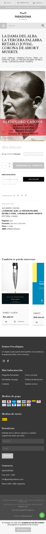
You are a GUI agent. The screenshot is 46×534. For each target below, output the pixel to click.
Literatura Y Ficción (24, 58)
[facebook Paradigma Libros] (8, 361)
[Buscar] (43, 25)
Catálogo (11, 58)
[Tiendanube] (23, 517)
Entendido (23, 530)
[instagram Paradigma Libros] (4, 361)
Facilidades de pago (10, 380)
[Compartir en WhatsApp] (14, 196)
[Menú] (3, 26)
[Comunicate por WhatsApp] (42, 515)
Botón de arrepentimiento (23, 510)
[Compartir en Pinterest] (25, 196)
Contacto (5, 384)
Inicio (4, 58)
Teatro (35, 58)
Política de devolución (34, 380)
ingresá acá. (23, 506)
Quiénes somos (31, 384)
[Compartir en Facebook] (18, 196)
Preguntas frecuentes (10, 375)
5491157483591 (7, 470)
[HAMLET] (37, 322)
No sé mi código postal (9, 184)
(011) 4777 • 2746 (8, 475)
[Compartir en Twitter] (22, 196)
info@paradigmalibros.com (12, 479)
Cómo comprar (31, 375)
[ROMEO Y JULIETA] (6, 321)
